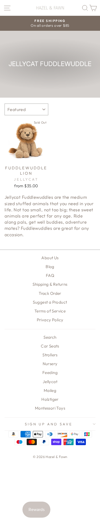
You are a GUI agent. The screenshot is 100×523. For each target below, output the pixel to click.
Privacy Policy (50, 319)
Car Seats (50, 346)
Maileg (50, 390)
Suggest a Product (50, 302)
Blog (50, 266)
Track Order (50, 293)
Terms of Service (50, 311)
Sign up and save (49, 424)
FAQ (50, 275)
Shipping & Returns (50, 284)
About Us (49, 257)
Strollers (50, 354)
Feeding (50, 372)
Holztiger (50, 399)
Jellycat (50, 381)
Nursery (50, 363)
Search (49, 337)
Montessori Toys (50, 408)
